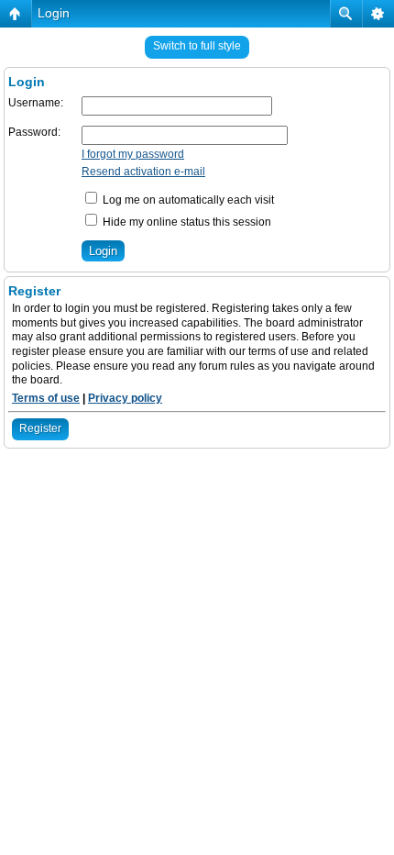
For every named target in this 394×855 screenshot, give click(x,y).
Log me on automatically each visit (187, 200)
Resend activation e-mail (143, 171)
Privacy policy (125, 398)
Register (40, 428)
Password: (34, 132)
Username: (35, 102)
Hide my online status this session (185, 222)
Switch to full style (197, 45)
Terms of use (46, 398)
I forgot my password (133, 154)
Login (54, 13)
